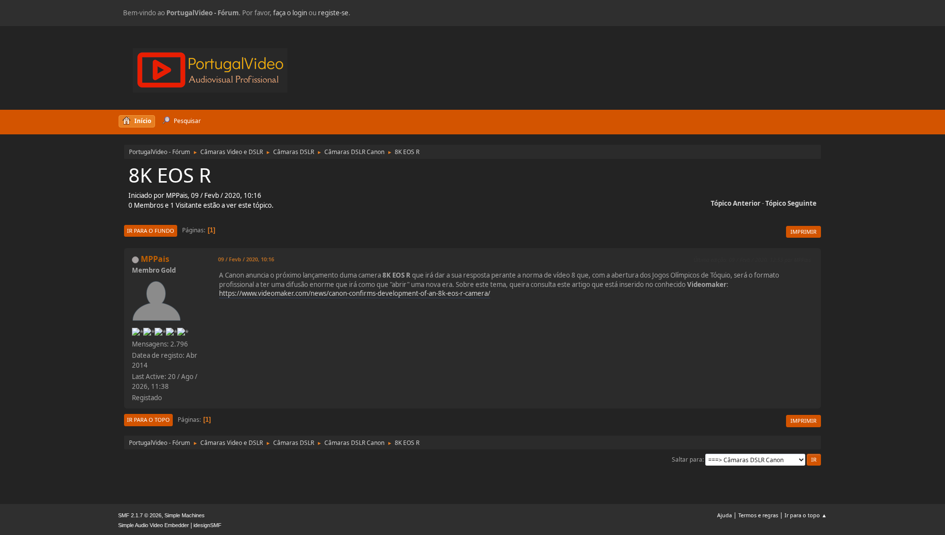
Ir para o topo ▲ (806, 515)
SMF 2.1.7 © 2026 (139, 515)
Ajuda (724, 515)
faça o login (290, 12)
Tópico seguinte (791, 203)
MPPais (155, 258)
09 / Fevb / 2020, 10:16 (246, 259)
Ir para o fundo (150, 230)
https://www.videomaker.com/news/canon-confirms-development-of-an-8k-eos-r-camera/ (354, 293)
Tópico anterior (735, 203)
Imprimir (803, 231)
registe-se (333, 12)
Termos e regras (758, 515)
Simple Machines (184, 515)
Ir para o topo (148, 419)
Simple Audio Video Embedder (153, 525)
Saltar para (687, 459)
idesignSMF (207, 525)
